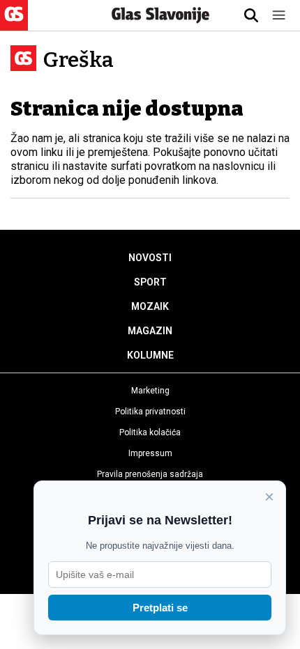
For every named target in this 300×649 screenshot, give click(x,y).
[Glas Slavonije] (14, 24)
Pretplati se (160, 607)
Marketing (150, 391)
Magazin (150, 330)
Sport (150, 282)
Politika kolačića (150, 432)
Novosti (150, 257)
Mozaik (150, 306)
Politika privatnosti (150, 411)
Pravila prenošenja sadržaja (150, 474)
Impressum (150, 453)
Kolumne (150, 355)
